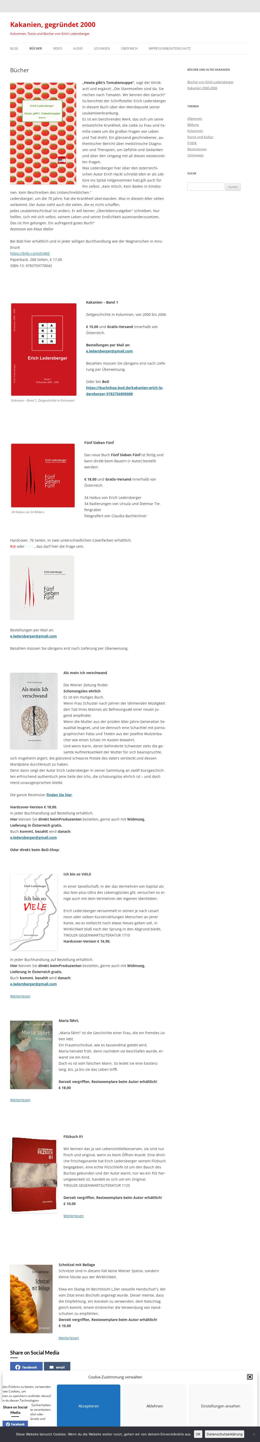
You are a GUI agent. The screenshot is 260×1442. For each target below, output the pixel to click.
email (60, 1367)
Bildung (193, 124)
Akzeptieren (88, 1405)
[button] (249, 1376)
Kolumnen (195, 130)
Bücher (35, 48)
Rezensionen (197, 149)
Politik (192, 143)
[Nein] (253, 1434)
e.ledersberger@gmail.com (33, 984)
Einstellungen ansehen (220, 1405)
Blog (14, 48)
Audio (78, 48)
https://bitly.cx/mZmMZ (30, 253)
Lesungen (102, 48)
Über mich (129, 48)
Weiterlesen (20, 996)
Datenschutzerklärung (224, 1434)
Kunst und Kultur (200, 137)
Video (57, 48)
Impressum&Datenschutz (170, 48)
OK (198, 1434)
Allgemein (194, 118)
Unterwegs (195, 155)
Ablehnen (155, 1405)
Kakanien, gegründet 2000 (52, 24)
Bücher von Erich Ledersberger (210, 82)
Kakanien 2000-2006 (202, 88)
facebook (29, 1367)
